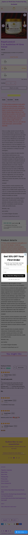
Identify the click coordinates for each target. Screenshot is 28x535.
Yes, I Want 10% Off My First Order (14, 276)
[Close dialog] (25, 255)
